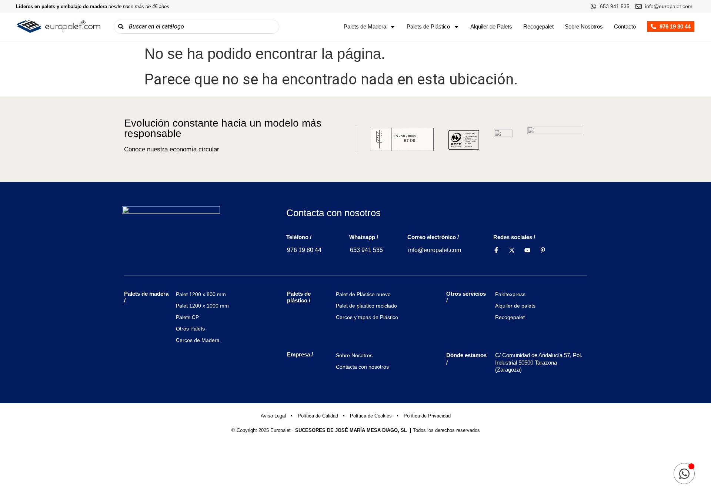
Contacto (625, 26)
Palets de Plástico (428, 26)
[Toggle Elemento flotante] (684, 473)
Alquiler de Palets (491, 26)
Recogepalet (538, 26)
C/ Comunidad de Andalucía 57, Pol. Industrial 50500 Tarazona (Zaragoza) (538, 362)
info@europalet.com (434, 250)
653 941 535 (366, 250)
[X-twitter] (512, 250)
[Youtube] (527, 250)
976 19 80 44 (304, 250)
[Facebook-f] (496, 250)
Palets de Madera (365, 26)
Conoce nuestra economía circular (171, 149)
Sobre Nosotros (584, 26)
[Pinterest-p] (543, 250)
